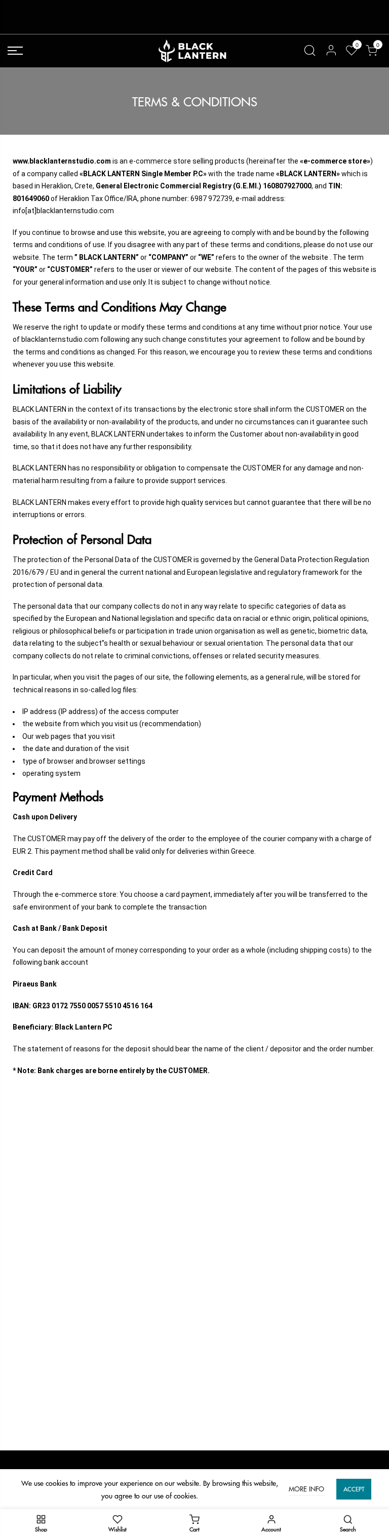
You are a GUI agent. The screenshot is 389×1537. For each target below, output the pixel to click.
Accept (353, 1489)
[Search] (310, 50)
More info (306, 1488)
